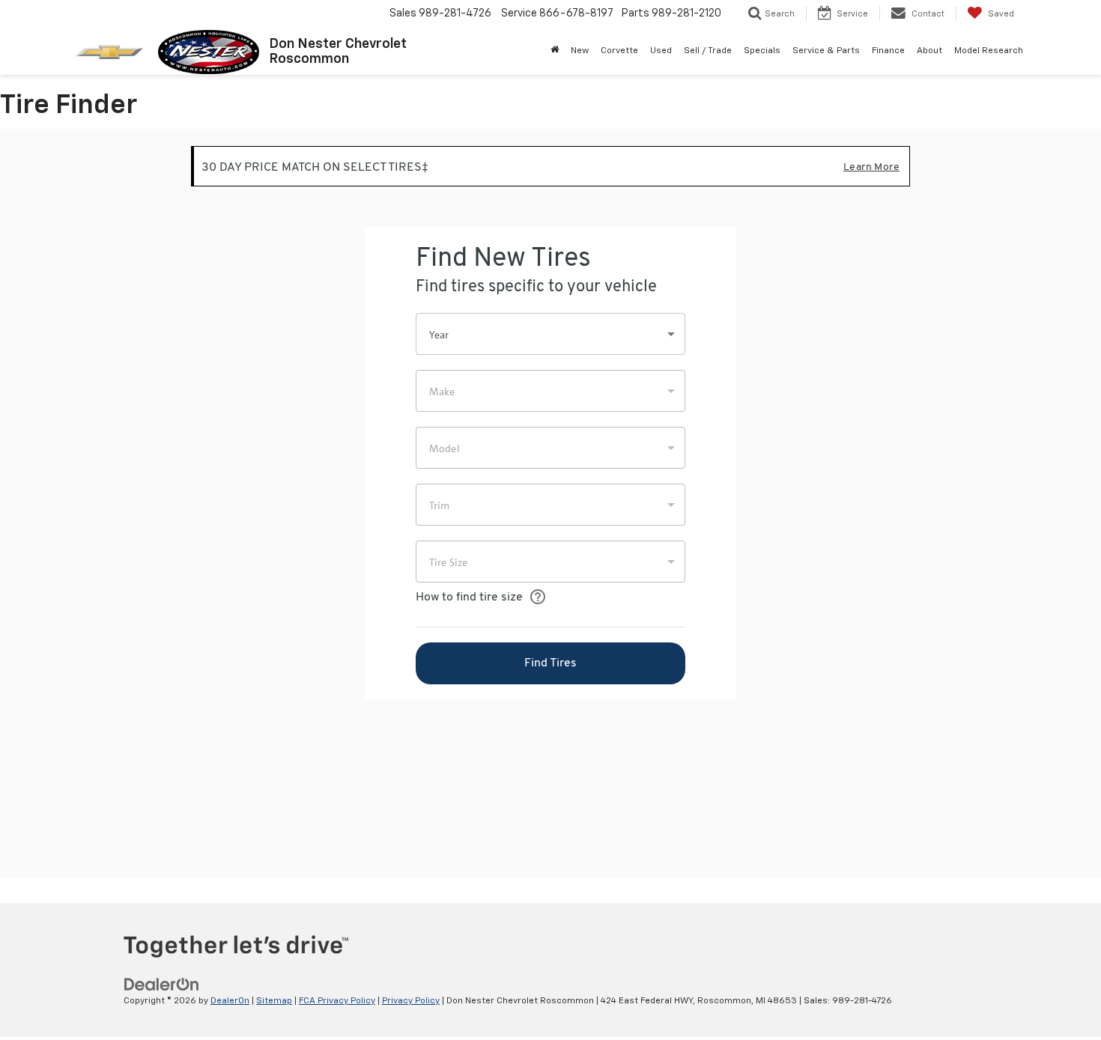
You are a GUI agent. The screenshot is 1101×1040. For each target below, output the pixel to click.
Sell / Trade (708, 50)
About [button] (929, 50)
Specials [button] (762, 50)
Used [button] (661, 50)
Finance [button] (888, 50)
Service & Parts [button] (826, 50)
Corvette (619, 50)
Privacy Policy (411, 1001)
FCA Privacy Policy (337, 1001)
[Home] (555, 51)
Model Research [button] (988, 50)
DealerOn (229, 1001)
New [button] (580, 50)
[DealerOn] (162, 984)
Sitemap (274, 1001)
